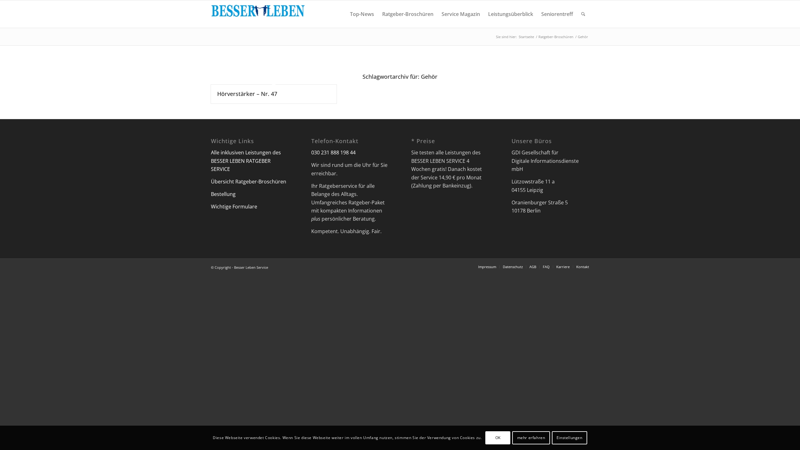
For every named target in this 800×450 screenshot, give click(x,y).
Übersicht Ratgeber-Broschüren (248, 181)
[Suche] (583, 14)
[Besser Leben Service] (258, 14)
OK (498, 437)
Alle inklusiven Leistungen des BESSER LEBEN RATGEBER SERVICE (246, 160)
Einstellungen (569, 437)
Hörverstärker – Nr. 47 (247, 94)
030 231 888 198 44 (333, 152)
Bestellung (223, 194)
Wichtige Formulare (234, 206)
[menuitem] (362, 14)
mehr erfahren (531, 437)
